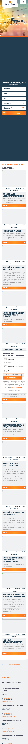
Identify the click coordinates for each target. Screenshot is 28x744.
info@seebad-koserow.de (8, 716)
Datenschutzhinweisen (16, 387)
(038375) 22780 (8, 728)
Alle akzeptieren (11, 378)
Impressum (10, 390)
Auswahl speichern (12, 375)
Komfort (11, 366)
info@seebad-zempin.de (8, 701)
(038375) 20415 (8, 713)
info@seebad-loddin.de (8, 731)
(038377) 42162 (8, 698)
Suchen (17, 113)
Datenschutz (17, 390)
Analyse (11, 371)
